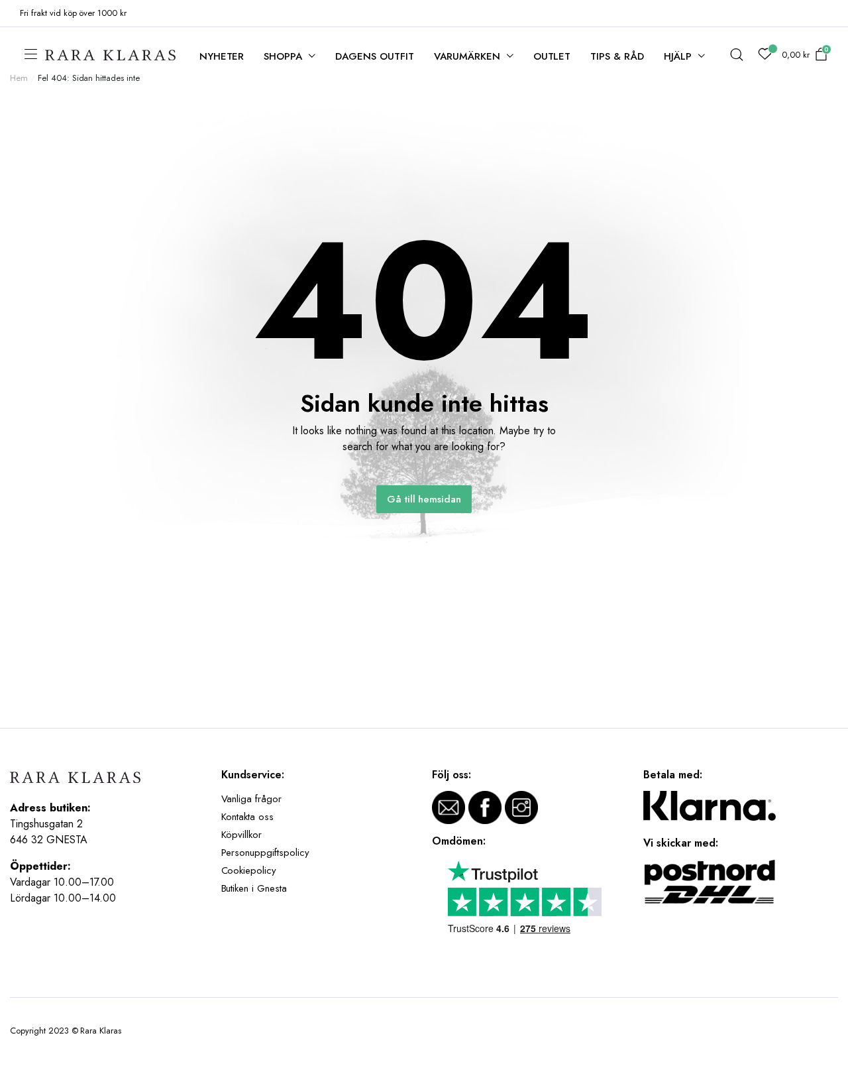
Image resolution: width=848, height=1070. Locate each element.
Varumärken (467, 56)
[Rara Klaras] (111, 55)
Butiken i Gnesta (254, 888)
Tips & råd (617, 56)
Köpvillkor (241, 834)
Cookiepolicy (249, 870)
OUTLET (552, 56)
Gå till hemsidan (424, 499)
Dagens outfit (374, 56)
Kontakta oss (247, 816)
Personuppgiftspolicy (265, 852)
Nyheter (221, 56)
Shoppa (283, 56)
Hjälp (678, 56)
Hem (19, 78)
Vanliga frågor (251, 799)
